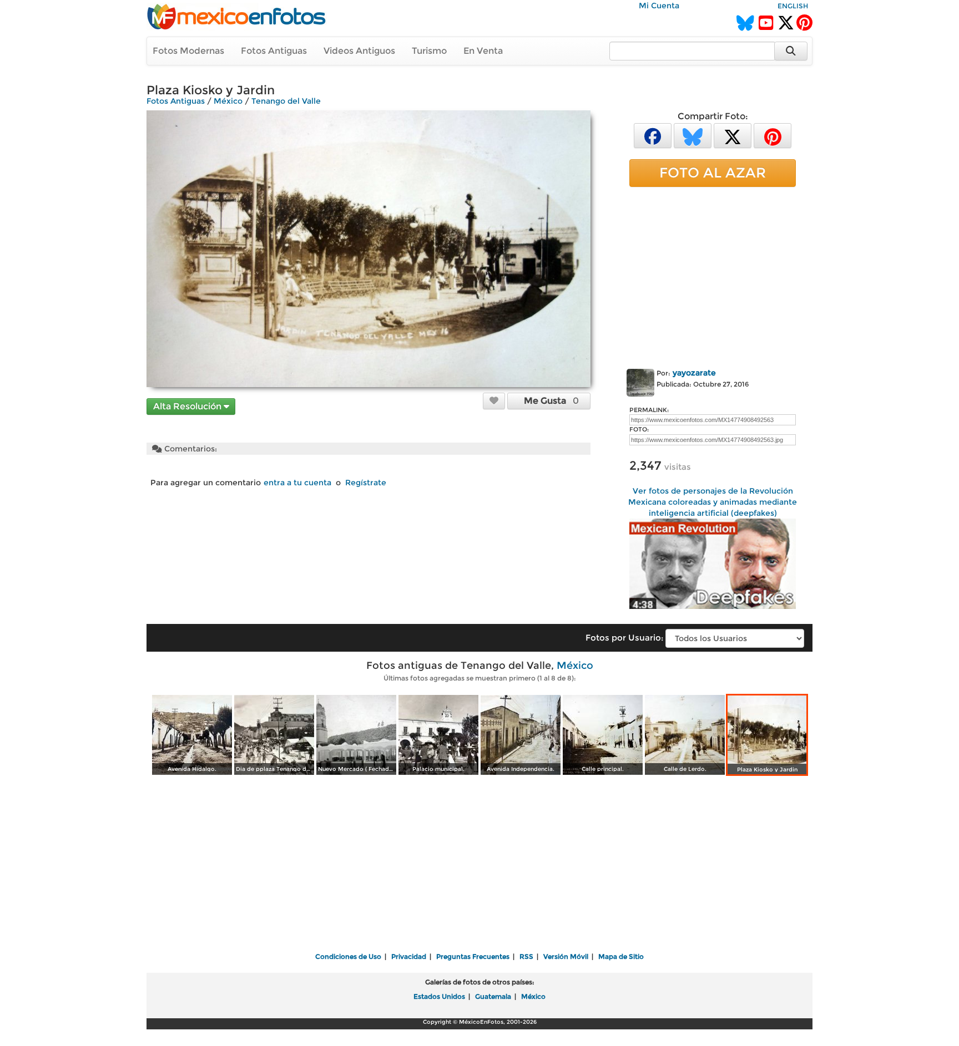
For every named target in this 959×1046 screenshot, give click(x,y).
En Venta (483, 50)
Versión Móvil (565, 956)
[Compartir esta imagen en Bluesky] (692, 135)
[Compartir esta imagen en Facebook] (653, 135)
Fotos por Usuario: (624, 637)
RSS (526, 956)
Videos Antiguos (359, 50)
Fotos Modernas (188, 50)
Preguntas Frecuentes (472, 956)
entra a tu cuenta (297, 483)
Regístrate (365, 483)
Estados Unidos (439, 996)
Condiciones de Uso (348, 956)
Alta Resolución (188, 406)
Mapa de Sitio (621, 956)
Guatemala (493, 996)
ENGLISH (793, 6)
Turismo (429, 50)
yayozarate (694, 373)
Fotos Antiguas (274, 50)
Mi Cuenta (659, 6)
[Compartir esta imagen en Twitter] (732, 135)
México (228, 101)
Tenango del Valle (286, 101)
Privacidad (408, 956)
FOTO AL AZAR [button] (712, 172)
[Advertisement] (712, 275)
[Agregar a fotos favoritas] (494, 400)
